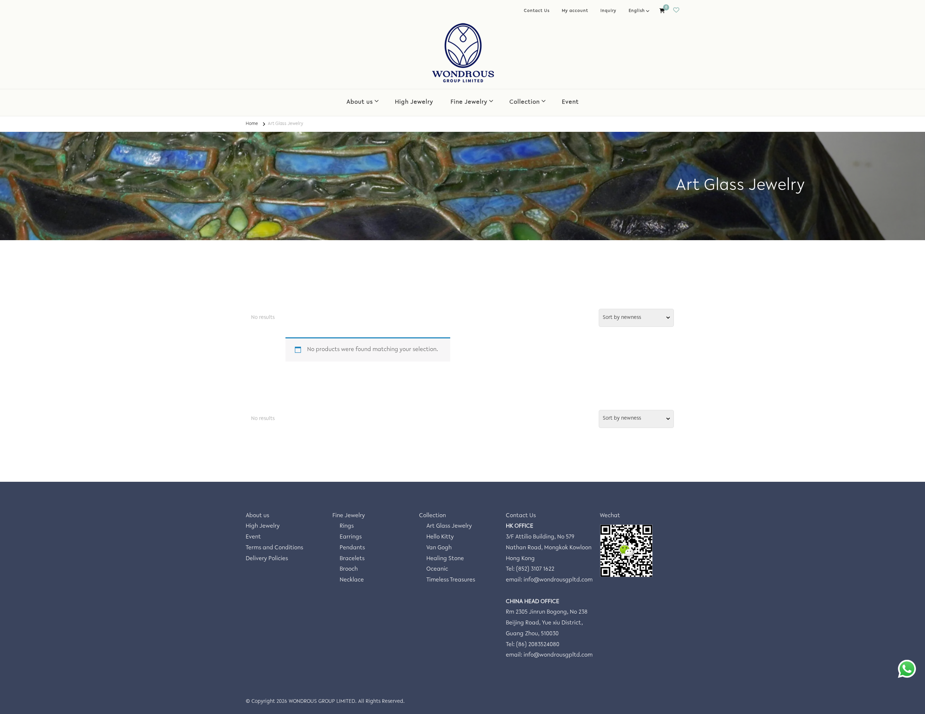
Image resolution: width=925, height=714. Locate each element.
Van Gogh (439, 548)
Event (570, 102)
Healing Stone (445, 559)
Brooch (349, 569)
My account (575, 11)
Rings (347, 526)
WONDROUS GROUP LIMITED (322, 701)
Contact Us (537, 11)
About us (360, 102)
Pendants (352, 548)
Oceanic (437, 569)
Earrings (351, 537)
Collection (524, 102)
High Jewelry (414, 102)
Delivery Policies (267, 559)
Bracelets (352, 559)
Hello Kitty (440, 537)
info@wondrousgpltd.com (558, 580)
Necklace (352, 580)
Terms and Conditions (274, 548)
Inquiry (608, 11)
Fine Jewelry (469, 102)
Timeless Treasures (450, 580)
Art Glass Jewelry (449, 526)
